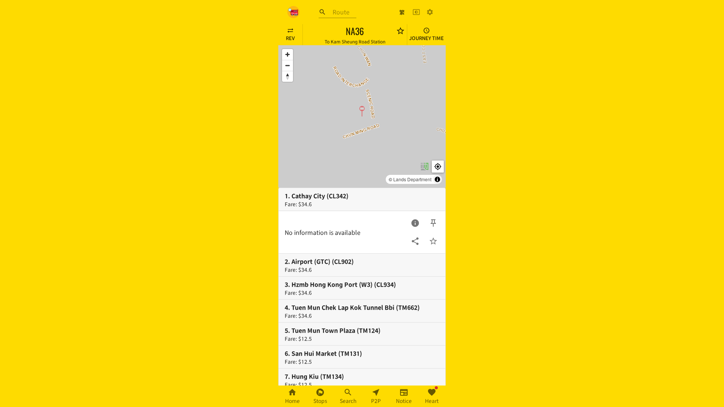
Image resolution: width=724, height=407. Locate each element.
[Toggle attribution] (437, 179)
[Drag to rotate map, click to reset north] (287, 76)
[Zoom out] (287, 65)
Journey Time (426, 37)
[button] (362, 110)
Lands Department (412, 179)
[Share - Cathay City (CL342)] (415, 241)
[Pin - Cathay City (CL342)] (433, 223)
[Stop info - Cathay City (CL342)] (415, 223)
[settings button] (430, 12)
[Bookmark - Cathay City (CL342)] (433, 241)
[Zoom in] (287, 54)
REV (290, 37)
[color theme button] (416, 12)
